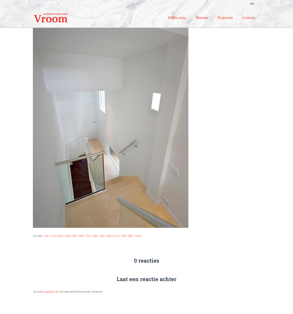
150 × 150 (50, 236)
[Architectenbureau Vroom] (51, 17)
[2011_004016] (110, 125)
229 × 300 (64, 236)
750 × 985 (92, 236)
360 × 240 (105, 236)
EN (252, 3)
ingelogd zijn (51, 291)
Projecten (225, 17)
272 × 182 (119, 236)
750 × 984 (78, 236)
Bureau (202, 17)
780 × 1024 (134, 236)
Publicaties (177, 17)
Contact (249, 17)
